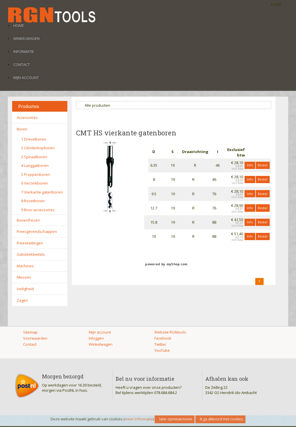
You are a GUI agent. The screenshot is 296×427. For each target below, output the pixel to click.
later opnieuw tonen (175, 419)
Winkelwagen (26, 38)
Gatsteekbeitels (31, 254)
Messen (24, 277)
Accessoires (27, 117)
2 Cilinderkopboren (38, 147)
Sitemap (30, 332)
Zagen (22, 300)
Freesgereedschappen (37, 231)
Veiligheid (25, 288)
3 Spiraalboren (34, 156)
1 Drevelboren (33, 139)
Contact (21, 64)
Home (18, 25)
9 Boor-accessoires (38, 209)
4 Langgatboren (35, 165)
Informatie (23, 51)
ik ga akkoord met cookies (221, 419)
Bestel (262, 165)
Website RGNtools (170, 332)
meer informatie (139, 419)
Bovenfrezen (28, 220)
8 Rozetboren (33, 200)
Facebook (162, 338)
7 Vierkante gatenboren (42, 192)
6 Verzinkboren (34, 183)
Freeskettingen (30, 243)
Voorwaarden (35, 338)
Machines (25, 265)
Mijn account (26, 77)
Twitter (160, 344)
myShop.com (177, 264)
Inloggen (96, 338)
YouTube (162, 350)
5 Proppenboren (35, 174)
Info (250, 165)
